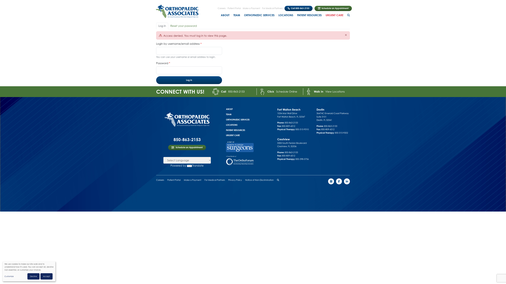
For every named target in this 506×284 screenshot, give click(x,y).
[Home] (177, 11)
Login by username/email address (178, 43)
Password (162, 63)
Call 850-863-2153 (299, 8)
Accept (46, 276)
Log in (162, 25)
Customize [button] (9, 276)
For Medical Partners (272, 8)
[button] (278, 180)
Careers (222, 8)
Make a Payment (251, 8)
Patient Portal (234, 8)
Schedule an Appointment (335, 8)
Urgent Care (334, 15)
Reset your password (183, 25)
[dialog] (29, 271)
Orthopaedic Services (259, 15)
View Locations (335, 91)
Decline (33, 276)
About (225, 15)
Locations (285, 15)
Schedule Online (286, 91)
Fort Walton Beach (288, 109)
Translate (198, 165)
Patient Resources (309, 15)
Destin (320, 109)
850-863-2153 (236, 91)
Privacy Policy (235, 180)
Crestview (283, 139)
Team (236, 15)
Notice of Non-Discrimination (259, 180)
